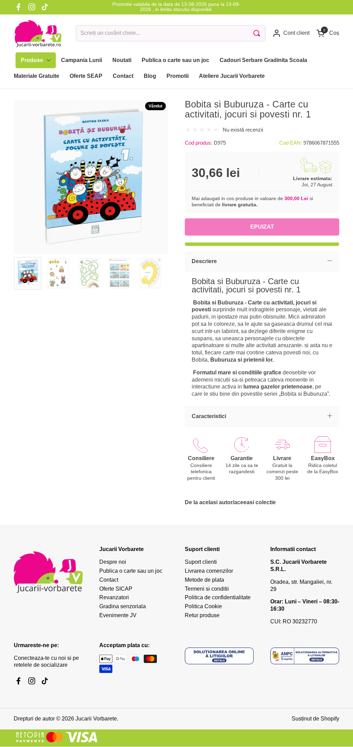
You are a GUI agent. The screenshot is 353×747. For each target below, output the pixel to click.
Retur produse (202, 615)
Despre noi (112, 562)
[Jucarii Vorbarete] (38, 33)
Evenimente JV (118, 615)
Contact (108, 580)
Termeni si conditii (207, 589)
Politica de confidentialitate (218, 597)
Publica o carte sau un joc (130, 571)
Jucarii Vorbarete (96, 719)
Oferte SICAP (115, 589)
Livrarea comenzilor (209, 571)
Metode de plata (204, 580)
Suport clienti (201, 562)
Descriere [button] (204, 261)
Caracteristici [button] (209, 416)
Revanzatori (114, 597)
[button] (327, 33)
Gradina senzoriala (122, 606)
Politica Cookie (203, 606)
